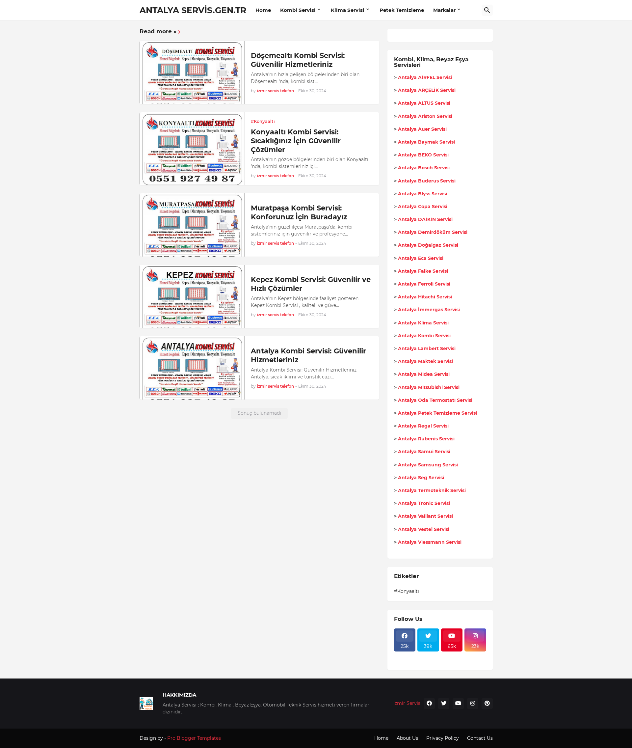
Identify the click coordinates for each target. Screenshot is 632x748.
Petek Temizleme (402, 10)
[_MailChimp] (475, 655)
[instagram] (472, 703)
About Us (407, 738)
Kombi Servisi (298, 10)
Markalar (444, 10)
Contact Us (480, 738)
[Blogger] (428, 661)
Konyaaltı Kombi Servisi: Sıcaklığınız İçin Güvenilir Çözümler (296, 141)
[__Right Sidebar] (428, 655)
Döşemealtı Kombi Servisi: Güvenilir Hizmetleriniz (298, 60)
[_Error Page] (452, 655)
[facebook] (429, 703)
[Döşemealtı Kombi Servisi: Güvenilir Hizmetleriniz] (192, 72)
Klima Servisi (347, 10)
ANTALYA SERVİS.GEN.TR (193, 10)
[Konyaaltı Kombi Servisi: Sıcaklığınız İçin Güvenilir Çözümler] (192, 148)
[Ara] (487, 10)
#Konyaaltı (406, 591)
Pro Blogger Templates (194, 738)
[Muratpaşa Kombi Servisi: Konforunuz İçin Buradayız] (192, 225)
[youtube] (458, 703)
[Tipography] (452, 661)
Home (263, 10)
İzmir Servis (406, 703)
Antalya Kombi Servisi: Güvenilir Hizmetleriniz (308, 355)
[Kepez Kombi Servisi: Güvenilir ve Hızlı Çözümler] (192, 296)
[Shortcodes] (475, 661)
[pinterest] (487, 703)
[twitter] (443, 703)
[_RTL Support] (405, 661)
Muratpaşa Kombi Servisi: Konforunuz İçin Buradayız (299, 212)
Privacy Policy (442, 738)
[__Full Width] (405, 655)
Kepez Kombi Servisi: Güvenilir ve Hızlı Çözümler (311, 283)
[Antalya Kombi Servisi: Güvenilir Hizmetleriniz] (192, 368)
